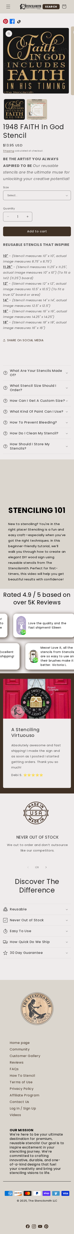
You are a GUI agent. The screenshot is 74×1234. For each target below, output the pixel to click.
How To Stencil (22, 1075)
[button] (8, 6)
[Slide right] (46, 867)
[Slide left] (27, 867)
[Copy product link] (18, 22)
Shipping (8, 150)
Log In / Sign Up (23, 1108)
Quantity (9, 208)
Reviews (16, 1062)
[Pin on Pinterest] (5, 22)
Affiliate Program (24, 1095)
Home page (20, 1042)
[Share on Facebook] (12, 22)
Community (20, 1049)
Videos (15, 1115)
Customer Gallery (25, 1056)
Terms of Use (21, 1082)
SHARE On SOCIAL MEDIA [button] (25, 340)
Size (6, 187)
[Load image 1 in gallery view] (14, 109)
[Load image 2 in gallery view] (37, 109)
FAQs (14, 1069)
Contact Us (19, 1101)
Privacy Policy (22, 1088)
